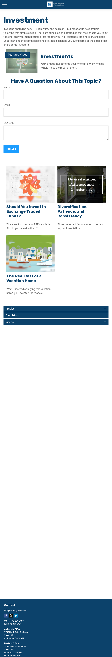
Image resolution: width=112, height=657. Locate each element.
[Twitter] (11, 616)
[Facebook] (6, 616)
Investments (56, 56)
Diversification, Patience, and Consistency (72, 211)
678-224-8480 (17, 621)
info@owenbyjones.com (15, 610)
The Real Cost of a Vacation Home (24, 278)
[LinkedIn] (16, 616)
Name (7, 87)
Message (9, 122)
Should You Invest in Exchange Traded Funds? (26, 211)
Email (7, 104)
